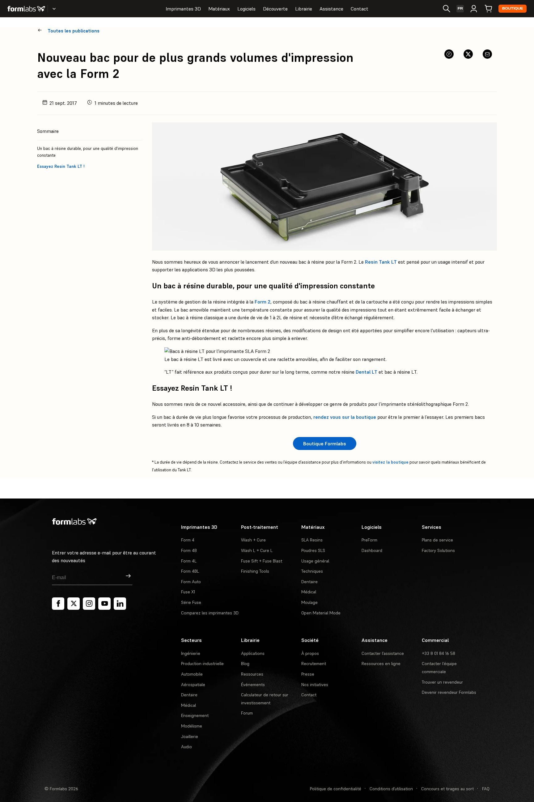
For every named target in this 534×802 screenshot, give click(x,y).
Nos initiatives (314, 684)
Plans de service (437, 540)
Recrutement (313, 663)
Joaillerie (189, 736)
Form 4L (189, 561)
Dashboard (372, 550)
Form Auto (191, 581)
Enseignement (195, 715)
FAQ (486, 788)
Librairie (303, 9)
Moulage (309, 602)
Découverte (275, 9)
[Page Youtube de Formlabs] (104, 603)
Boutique (512, 8)
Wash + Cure (253, 540)
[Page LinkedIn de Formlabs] (120, 603)
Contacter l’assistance (383, 653)
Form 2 (262, 302)
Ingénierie (190, 653)
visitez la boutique (390, 462)
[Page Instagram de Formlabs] (89, 603)
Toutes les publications (74, 31)
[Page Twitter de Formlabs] (73, 603)
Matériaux (219, 9)
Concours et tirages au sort (447, 788)
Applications (253, 653)
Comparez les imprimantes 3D (210, 613)
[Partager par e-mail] (487, 54)
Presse (307, 674)
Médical (308, 592)
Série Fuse (191, 602)
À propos (310, 653)
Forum (247, 713)
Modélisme (191, 726)
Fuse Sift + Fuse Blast (261, 561)
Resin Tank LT (381, 262)
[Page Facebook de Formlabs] (58, 603)
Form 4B (189, 550)
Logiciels (246, 9)
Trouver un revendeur (442, 682)
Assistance (331, 9)
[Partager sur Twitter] (468, 54)
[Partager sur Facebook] (449, 54)
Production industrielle (202, 663)
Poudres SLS (313, 550)
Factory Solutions (438, 550)
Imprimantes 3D (183, 9)
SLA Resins (312, 540)
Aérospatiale (193, 684)
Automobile (192, 674)
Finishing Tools (255, 571)
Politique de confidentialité (335, 788)
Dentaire (309, 581)
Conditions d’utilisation (391, 788)
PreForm (369, 540)
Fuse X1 (188, 592)
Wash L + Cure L (257, 550)
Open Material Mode (321, 613)
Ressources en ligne (381, 663)
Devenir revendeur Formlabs (449, 692)
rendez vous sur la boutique (344, 417)
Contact (359, 9)
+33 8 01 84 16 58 (438, 653)
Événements (253, 684)
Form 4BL (190, 571)
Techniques (312, 571)
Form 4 (187, 540)
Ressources (252, 674)
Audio (186, 746)
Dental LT (366, 372)
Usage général (315, 561)
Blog (245, 663)
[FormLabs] (26, 8)
